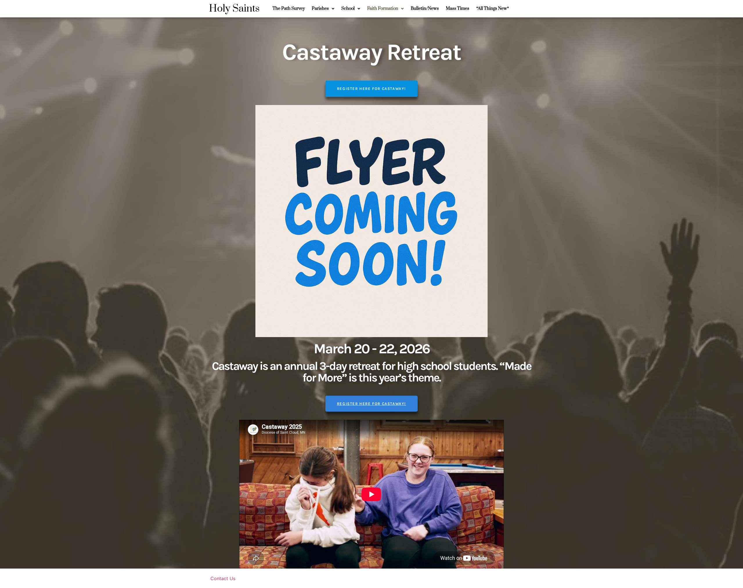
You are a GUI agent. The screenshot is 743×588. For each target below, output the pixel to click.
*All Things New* (492, 8)
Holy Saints (234, 8)
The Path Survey (289, 8)
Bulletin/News (425, 8)
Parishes (320, 8)
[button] (323, 9)
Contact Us (222, 578)
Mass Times (457, 8)
